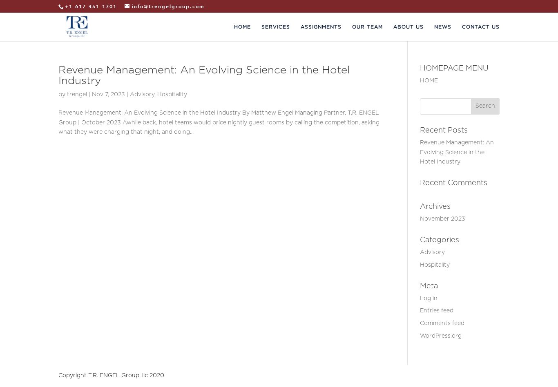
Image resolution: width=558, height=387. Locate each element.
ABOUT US (408, 26)
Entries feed (436, 311)
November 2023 (442, 219)
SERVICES (275, 26)
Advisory (142, 94)
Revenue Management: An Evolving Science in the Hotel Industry (457, 152)
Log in (428, 298)
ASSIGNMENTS (321, 26)
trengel (77, 94)
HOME (242, 26)
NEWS (442, 26)
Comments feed (442, 323)
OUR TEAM (367, 26)
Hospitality (172, 94)
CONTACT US (481, 26)
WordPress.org (441, 336)
